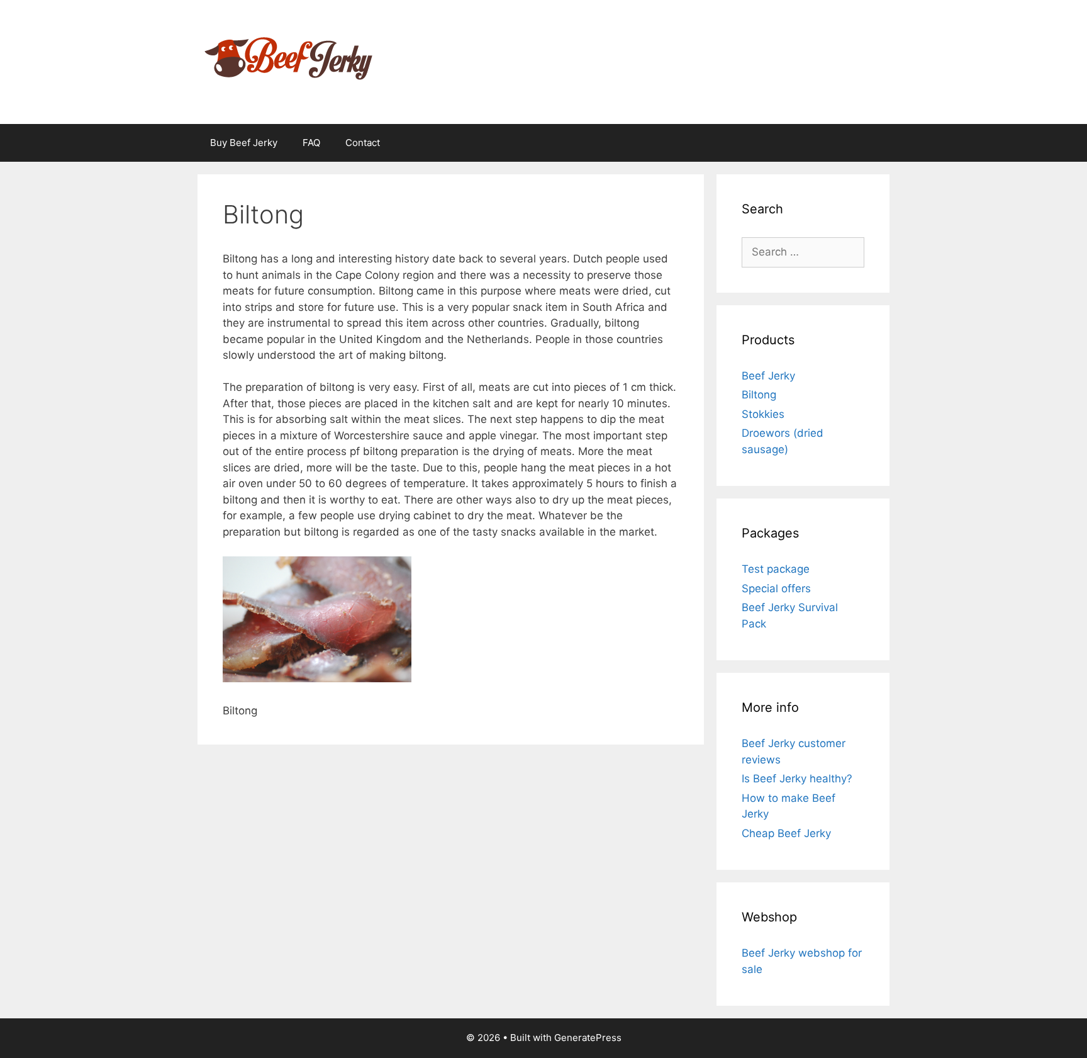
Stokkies (763, 414)
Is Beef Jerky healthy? (797, 778)
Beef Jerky (768, 375)
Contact (362, 143)
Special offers (776, 588)
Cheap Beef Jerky (786, 833)
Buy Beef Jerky (243, 143)
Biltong (759, 394)
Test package (776, 569)
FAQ (311, 143)
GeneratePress (588, 1038)
